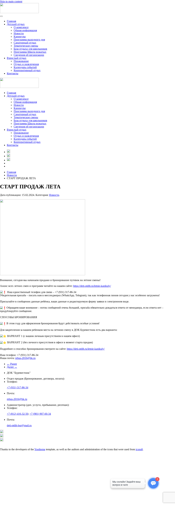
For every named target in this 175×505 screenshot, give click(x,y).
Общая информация (25, 30)
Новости (19, 33)
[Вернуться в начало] (19, 12)
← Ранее (12, 363)
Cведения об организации (29, 55)
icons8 (139, 449)
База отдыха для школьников (30, 48)
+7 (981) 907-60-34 (40, 413)
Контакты (12, 73)
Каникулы (20, 36)
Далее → (12, 367)
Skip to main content (11, 1)
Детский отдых (16, 24)
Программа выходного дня (29, 39)
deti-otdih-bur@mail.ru (19, 425)
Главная (11, 21)
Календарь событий (25, 67)
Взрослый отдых (16, 58)
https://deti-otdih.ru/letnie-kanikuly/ (92, 285)
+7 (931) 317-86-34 (17, 387)
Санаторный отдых (25, 42)
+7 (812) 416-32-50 (17, 413)
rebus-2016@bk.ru (25, 358)
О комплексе (21, 27)
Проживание (21, 61)
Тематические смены (26, 45)
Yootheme (39, 449)
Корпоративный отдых (27, 70)
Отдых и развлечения (26, 64)
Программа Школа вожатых (30, 51)
